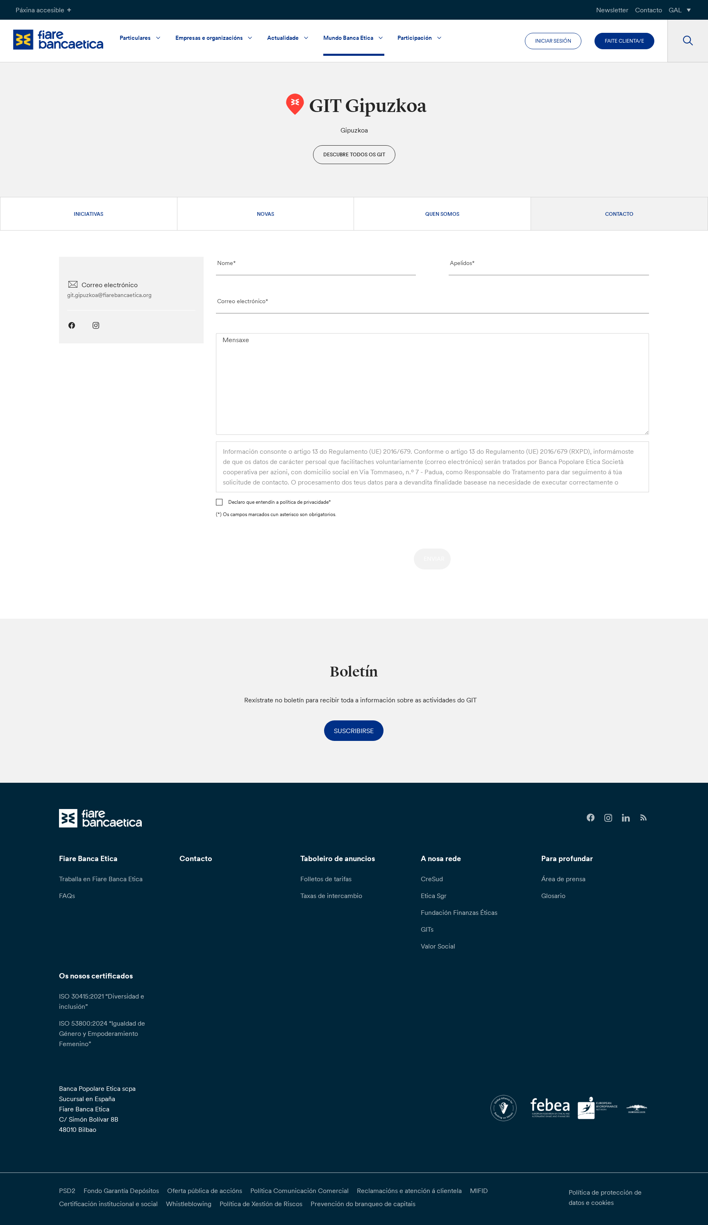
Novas (265, 214)
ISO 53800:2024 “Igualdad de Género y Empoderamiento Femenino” (102, 1033)
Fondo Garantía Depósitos (121, 1190)
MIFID (479, 1190)
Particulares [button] (135, 37)
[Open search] (687, 41)
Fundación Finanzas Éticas (459, 912)
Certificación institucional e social (108, 1204)
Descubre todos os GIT (354, 154)
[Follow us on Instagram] (608, 818)
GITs (427, 929)
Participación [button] (414, 37)
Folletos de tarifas (326, 879)
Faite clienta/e (624, 41)
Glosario (553, 895)
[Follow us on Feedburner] (643, 818)
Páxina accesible (40, 10)
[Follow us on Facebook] (590, 818)
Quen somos (442, 214)
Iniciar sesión (553, 41)
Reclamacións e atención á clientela (409, 1190)
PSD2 (67, 1190)
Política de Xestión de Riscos (261, 1204)
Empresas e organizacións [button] (209, 37)
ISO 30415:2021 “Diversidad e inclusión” (101, 1001)
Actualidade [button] (283, 37)
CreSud (432, 879)
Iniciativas (88, 214)
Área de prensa (563, 879)
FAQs (67, 895)
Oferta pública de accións (204, 1190)
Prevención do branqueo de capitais (363, 1204)
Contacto (648, 10)
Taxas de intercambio (331, 895)
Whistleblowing (188, 1204)
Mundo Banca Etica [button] (348, 37)
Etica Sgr (434, 895)
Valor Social (438, 946)
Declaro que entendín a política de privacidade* (279, 502)
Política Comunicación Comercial (299, 1190)
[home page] (58, 40)
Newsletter (612, 10)
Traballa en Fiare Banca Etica (101, 879)
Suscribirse (354, 731)
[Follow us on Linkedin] (625, 818)
